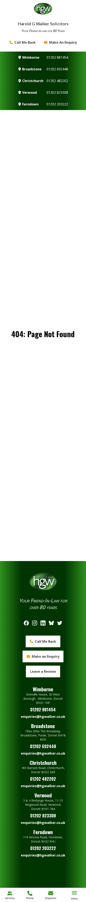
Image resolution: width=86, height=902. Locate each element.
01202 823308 (57, 92)
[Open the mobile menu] (74, 892)
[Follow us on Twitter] (59, 623)
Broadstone (32, 69)
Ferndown (30, 104)
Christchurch (32, 81)
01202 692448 (57, 69)
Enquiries (50, 898)
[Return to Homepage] (43, 8)
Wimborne (30, 57)
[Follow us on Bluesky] (51, 623)
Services (10, 898)
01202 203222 (57, 104)
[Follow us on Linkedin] (43, 623)
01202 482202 (57, 81)
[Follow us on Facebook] (26, 623)
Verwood (29, 92)
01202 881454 (57, 57)
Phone (30, 898)
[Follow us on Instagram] (34, 623)
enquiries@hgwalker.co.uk (43, 716)
